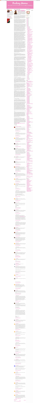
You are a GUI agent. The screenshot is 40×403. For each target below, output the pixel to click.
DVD (27, 115)
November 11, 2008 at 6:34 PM (18, 398)
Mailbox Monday (28, 135)
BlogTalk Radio (28, 93)
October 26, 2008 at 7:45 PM (17, 235)
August (28, 74)
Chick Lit (28, 105)
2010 (27, 24)
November (28, 27)
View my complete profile (9, 17)
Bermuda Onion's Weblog (29, 180)
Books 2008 (28, 96)
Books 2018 (28, 102)
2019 (27, 18)
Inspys (27, 130)
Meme (27, 137)
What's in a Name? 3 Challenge (30, 173)
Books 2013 (28, 99)
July (27, 75)
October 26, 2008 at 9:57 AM (17, 141)
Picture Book (28, 149)
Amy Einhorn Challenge (29, 86)
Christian (28, 106)
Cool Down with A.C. (29, 111)
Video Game (28, 169)
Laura (16, 382)
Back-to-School (28, 90)
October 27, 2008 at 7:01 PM (17, 264)
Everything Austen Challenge (29, 118)
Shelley (16, 227)
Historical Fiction (23, 123)
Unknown (17, 137)
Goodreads (28, 186)
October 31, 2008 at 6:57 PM (17, 345)
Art (27, 87)
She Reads (28, 157)
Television (28, 165)
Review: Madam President (29, 34)
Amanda (16, 319)
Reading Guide (28, 150)
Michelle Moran (23, 10)
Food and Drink (28, 121)
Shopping (28, 159)
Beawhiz (16, 209)
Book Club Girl (28, 182)
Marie (16, 394)
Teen (27, 164)
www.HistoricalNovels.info (22, 216)
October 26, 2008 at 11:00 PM (18, 250)
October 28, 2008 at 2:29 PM (17, 288)
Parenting (28, 148)
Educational (28, 117)
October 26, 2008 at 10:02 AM (18, 146)
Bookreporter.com (28, 183)
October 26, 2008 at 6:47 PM (17, 230)
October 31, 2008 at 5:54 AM (17, 329)
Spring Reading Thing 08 (29, 163)
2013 (27, 22)
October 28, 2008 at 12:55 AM (18, 282)
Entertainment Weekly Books (29, 185)
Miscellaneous (28, 141)
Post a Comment (15, 399)
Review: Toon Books (29, 59)
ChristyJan (17, 183)
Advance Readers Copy (29, 85)
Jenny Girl (17, 302)
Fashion (28, 119)
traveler (16, 390)
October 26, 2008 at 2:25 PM (17, 196)
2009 (27, 25)
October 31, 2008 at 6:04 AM (17, 335)
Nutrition (28, 147)
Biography (28, 92)
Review (27, 153)
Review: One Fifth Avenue (29, 29)
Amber (16, 178)
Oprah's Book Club (28, 189)
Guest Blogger (20, 123)
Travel (27, 167)
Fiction (16, 123)
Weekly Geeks (28, 172)
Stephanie (17, 353)
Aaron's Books (28, 179)
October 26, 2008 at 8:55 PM (17, 241)
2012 (27, 23)
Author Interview (28, 89)
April (27, 77)
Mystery (27, 144)
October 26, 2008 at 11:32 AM (18, 171)
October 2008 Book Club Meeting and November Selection (29, 54)
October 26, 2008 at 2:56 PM (17, 200)
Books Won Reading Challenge (30, 103)
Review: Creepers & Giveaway (30, 63)
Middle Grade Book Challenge (30, 140)
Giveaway (18, 123)
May (27, 76)
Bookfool (17, 263)
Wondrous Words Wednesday (29, 176)
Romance (28, 154)
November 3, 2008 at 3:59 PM (18, 370)
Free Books (28, 122)
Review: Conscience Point (29, 46)
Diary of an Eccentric (17, 340)
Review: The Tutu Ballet (29, 48)
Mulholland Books (28, 188)
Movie (27, 143)
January (28, 79)
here (21, 12)
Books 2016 (28, 101)
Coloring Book (28, 109)
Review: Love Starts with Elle (30, 50)
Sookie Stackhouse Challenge (30, 160)
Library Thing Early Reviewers (30, 133)
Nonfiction (28, 146)
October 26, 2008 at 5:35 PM (17, 220)
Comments (28, 16)
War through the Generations (29, 170)
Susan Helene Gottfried (18, 126)
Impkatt (16, 274)
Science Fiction (28, 156)
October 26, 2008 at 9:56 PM (17, 245)
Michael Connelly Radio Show (30, 45)
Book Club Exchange (29, 95)
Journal (27, 131)
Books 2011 (28, 98)
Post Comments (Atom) (18, 401)
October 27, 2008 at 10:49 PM (18, 276)
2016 (27, 20)
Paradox (16, 365)
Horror (27, 128)
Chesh (16, 258)
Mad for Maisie (28, 134)
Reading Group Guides (29, 191)
